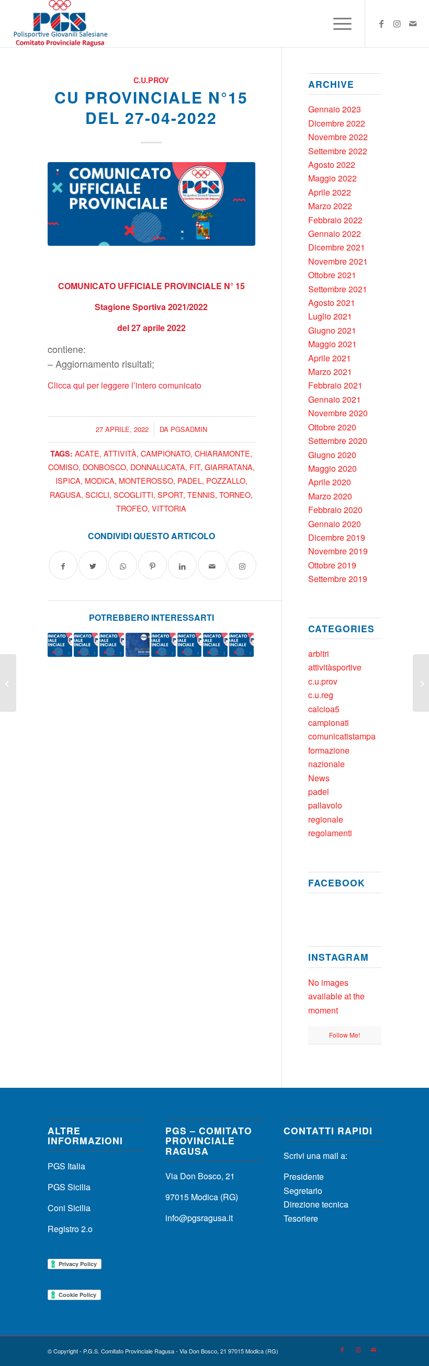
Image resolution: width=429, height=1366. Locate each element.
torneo (235, 494)
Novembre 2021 (338, 261)
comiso (63, 466)
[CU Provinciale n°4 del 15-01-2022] (111, 645)
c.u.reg (320, 695)
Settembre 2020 (337, 441)
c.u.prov (151, 80)
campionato (165, 453)
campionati (328, 722)
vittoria (169, 508)
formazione (328, 750)
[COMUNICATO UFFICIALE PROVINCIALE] (151, 204)
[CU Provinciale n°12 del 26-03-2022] (189, 645)
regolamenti (330, 833)
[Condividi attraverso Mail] (212, 565)
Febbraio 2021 (335, 385)
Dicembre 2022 (336, 123)
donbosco (104, 466)
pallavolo (325, 805)
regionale (325, 819)
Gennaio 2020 (334, 524)
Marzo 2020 (330, 496)
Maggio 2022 (332, 178)
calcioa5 (324, 709)
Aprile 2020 (329, 482)
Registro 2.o (70, 1229)
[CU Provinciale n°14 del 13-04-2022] (8, 683)
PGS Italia (66, 1166)
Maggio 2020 (332, 468)
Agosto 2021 (331, 303)
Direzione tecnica (316, 1204)
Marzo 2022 (330, 206)
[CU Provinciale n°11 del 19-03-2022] (241, 645)
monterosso (146, 480)
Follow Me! (344, 1034)
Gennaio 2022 (334, 233)
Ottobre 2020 (332, 427)
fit (194, 466)
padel (189, 480)
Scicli (97, 494)
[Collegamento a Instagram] (397, 23)
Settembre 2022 (337, 151)
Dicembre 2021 (336, 247)
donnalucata (157, 466)
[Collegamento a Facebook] (381, 23)
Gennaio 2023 (334, 109)
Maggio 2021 (332, 344)
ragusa (65, 494)
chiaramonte (222, 453)
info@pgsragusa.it (199, 1218)
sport (170, 494)
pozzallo (225, 480)
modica (100, 480)
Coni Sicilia (69, 1208)
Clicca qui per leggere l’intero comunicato (124, 385)
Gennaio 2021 (334, 399)
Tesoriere (301, 1218)
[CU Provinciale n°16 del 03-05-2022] (86, 645)
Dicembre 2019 (336, 537)
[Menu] (337, 23)
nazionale (326, 764)
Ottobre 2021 (332, 275)
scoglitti (133, 494)
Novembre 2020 (338, 413)
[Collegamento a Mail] (413, 23)
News (319, 778)
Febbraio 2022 (335, 220)
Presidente (304, 1176)
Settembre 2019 (337, 579)
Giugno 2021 (332, 330)
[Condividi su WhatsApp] (122, 565)
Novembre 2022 (338, 137)
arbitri (318, 653)
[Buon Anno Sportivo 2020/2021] (138, 645)
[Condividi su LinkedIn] (182, 565)
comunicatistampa (342, 736)
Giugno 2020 (332, 455)
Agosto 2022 (331, 164)
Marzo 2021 (330, 372)
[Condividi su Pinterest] (152, 565)
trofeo (132, 508)
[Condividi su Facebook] (63, 565)
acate (87, 453)
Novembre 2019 (338, 551)
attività (120, 453)
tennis (201, 494)
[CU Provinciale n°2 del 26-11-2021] (163, 645)
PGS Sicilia (69, 1187)
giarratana (229, 466)
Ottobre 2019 (332, 565)
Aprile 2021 (329, 358)
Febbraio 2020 (335, 510)
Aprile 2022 (329, 192)
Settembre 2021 (337, 289)
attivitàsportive (335, 667)
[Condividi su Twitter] (92, 565)
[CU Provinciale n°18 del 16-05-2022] (215, 645)
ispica (68, 480)
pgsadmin (189, 429)
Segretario (303, 1191)
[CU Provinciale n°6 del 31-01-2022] (60, 645)
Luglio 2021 (330, 316)
